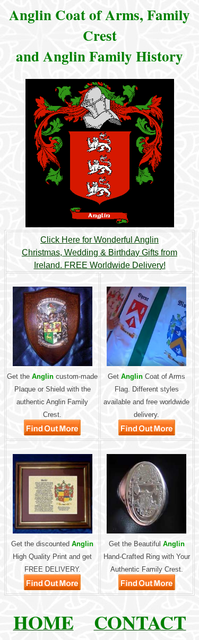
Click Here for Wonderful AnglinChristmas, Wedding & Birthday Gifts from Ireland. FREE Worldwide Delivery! (99, 252)
